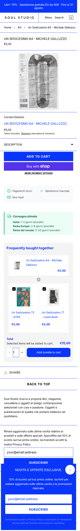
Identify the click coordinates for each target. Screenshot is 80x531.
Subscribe (38, 509)
